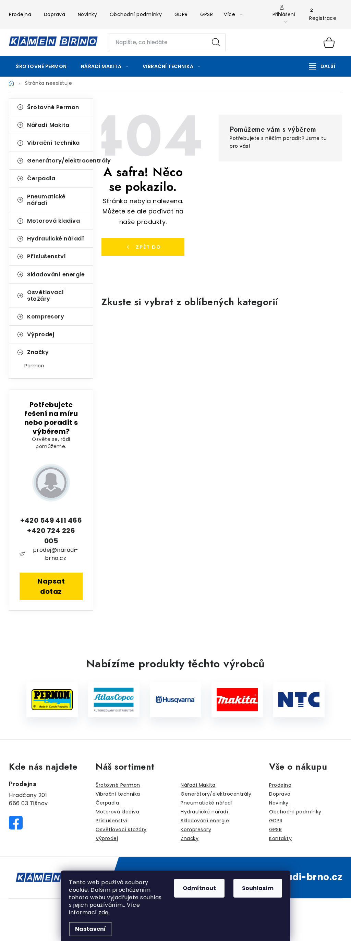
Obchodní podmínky (136, 14)
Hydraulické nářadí (55, 239)
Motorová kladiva (53, 221)
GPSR (206, 14)
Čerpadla (41, 178)
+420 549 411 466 (51, 520)
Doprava (54, 14)
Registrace (322, 18)
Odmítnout (199, 888)
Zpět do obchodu (144, 250)
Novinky (87, 14)
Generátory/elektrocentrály (60, 161)
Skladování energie (56, 274)
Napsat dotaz (51, 586)
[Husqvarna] (175, 699)
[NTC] (299, 699)
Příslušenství (46, 256)
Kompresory (45, 317)
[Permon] (52, 699)
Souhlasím (258, 888)
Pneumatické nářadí (46, 200)
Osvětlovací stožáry (45, 295)
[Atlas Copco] (114, 699)
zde (103, 912)
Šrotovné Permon (53, 107)
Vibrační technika (53, 143)
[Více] (322, 66)
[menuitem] (41, 66)
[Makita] (237, 699)
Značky (38, 352)
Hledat (216, 42)
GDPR (181, 14)
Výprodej (40, 334)
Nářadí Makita (48, 125)
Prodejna (20, 14)
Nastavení (90, 929)
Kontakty (280, 838)
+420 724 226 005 (51, 536)
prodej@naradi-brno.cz (55, 554)
